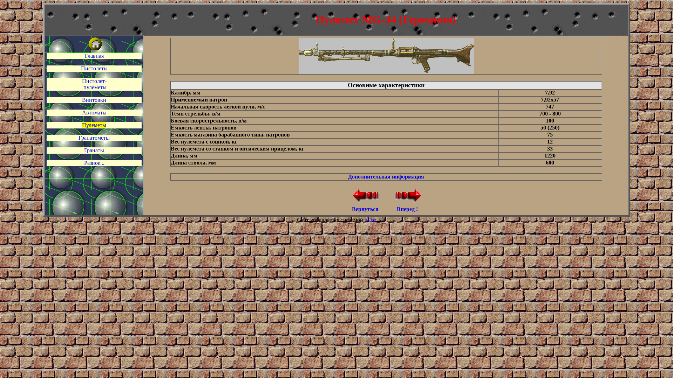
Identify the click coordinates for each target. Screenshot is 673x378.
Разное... (94, 163)
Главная (94, 56)
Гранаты (94, 150)
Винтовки (94, 100)
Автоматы (94, 112)
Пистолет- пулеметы (94, 84)
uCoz (370, 220)
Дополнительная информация (386, 177)
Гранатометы (94, 138)
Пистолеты (94, 68)
